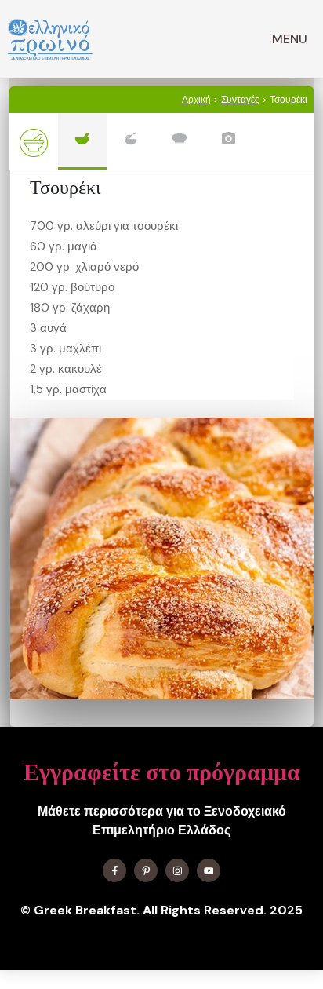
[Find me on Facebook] (114, 870)
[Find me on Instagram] (177, 870)
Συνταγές (240, 99)
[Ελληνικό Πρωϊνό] (50, 39)
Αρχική (196, 99)
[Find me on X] (146, 870)
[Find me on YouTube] (208, 870)
